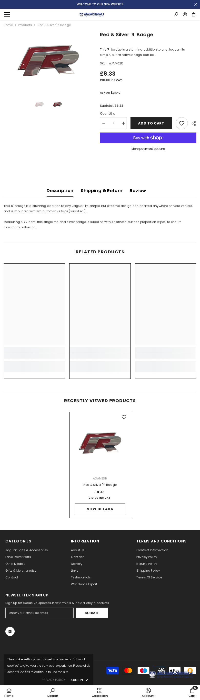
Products (25, 25)
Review (138, 190)
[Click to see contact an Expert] (171, 674)
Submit (92, 613)
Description (60, 190)
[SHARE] (192, 123)
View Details (100, 508)
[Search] (176, 14)
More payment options (148, 149)
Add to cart (151, 123)
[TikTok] (10, 631)
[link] (34, 356)
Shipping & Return (101, 190)
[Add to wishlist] (182, 123)
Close (196, 4)
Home (8, 25)
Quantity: (107, 113)
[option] (48, 60)
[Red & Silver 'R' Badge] (100, 442)
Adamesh (100, 478)
